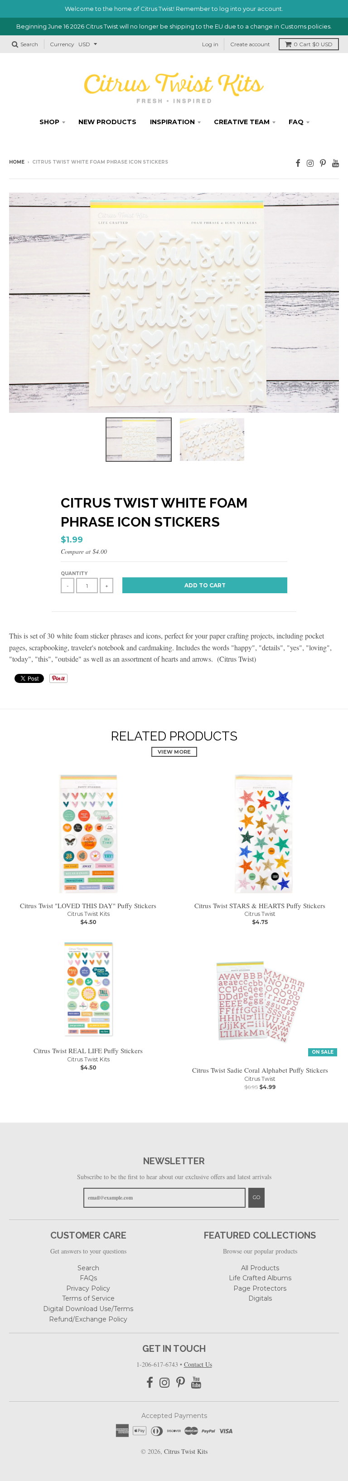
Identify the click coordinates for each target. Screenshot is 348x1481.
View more (174, 752)
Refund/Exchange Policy (88, 1319)
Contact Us (198, 1364)
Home (16, 162)
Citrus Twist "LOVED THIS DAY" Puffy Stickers (88, 905)
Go (256, 1197)
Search (88, 1268)
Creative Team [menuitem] (242, 122)
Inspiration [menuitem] (172, 122)
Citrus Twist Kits (88, 913)
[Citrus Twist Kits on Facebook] (297, 162)
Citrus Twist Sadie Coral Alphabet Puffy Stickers (260, 1069)
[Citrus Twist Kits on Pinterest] (323, 162)
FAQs (88, 1278)
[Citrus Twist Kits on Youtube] (335, 162)
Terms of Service (88, 1298)
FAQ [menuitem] (296, 122)
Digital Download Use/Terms (88, 1309)
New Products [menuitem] (107, 122)
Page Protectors (259, 1288)
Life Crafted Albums (260, 1278)
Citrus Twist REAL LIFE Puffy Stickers (88, 1050)
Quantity (74, 573)
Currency (62, 44)
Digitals (260, 1298)
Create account (250, 44)
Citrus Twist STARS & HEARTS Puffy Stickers (259, 905)
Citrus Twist (260, 913)
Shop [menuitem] (49, 122)
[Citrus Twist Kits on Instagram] (310, 162)
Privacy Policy (88, 1288)
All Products (260, 1268)
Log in (210, 44)
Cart (313, 44)
